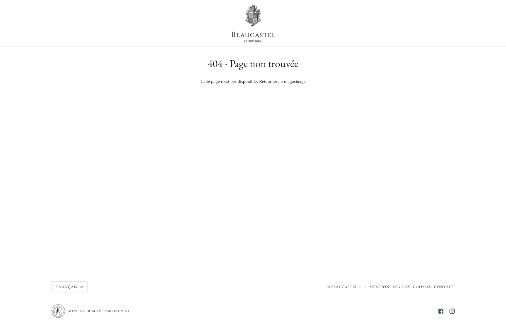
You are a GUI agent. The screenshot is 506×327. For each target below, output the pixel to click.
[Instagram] (452, 311)
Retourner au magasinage (282, 81)
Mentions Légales (390, 286)
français (67, 286)
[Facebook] (441, 311)
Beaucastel (344, 286)
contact (444, 286)
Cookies (422, 286)
